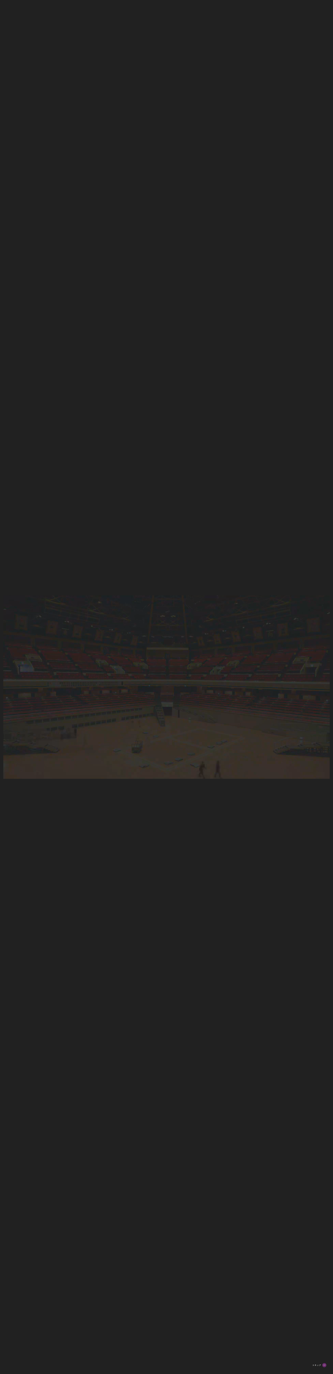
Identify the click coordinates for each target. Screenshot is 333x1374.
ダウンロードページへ (176, 332)
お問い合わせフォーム (105, 278)
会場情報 (315, 31)
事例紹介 (315, 54)
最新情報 (315, 62)
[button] (205, 720)
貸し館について (319, 23)
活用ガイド (317, 46)
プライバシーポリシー (166, 1351)
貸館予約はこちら (317, 1366)
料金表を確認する (146, 358)
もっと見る (142, 745)
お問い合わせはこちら (152, 452)
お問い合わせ (317, 1341)
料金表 (314, 39)
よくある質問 (318, 69)
